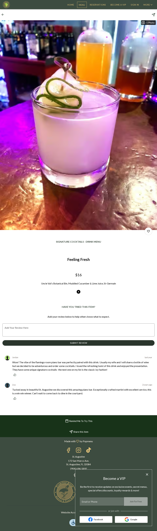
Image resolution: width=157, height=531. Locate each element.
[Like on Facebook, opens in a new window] (68, 451)
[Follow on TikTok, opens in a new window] (88, 451)
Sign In (135, 5)
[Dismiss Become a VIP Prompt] (147, 474)
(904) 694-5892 (78, 468)
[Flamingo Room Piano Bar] (64, 491)
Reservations (98, 5)
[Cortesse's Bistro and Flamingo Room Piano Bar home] (16, 4)
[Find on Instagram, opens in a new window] (78, 451)
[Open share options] (153, 15)
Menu (82, 5)
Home (70, 5)
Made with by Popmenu (47, 441)
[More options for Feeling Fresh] (148, 231)
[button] (148, 5)
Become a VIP (118, 5)
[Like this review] (15, 375)
